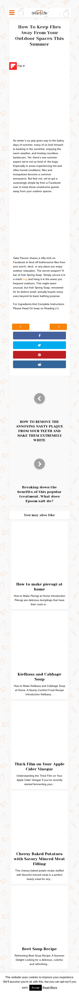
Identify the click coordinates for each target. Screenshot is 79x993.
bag (25, 279)
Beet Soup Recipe (39, 949)
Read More (50, 987)
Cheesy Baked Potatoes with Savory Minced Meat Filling (39, 859)
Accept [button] (36, 987)
